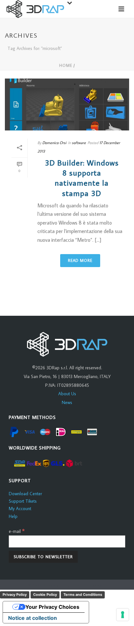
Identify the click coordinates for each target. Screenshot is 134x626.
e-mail (17, 531)
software (79, 142)
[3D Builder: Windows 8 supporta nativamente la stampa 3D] (67, 104)
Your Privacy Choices (52, 607)
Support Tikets (23, 501)
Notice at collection (32, 618)
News (67, 402)
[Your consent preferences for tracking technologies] (122, 614)
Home (65, 65)
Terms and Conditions (82, 594)
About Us (67, 394)
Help (13, 516)
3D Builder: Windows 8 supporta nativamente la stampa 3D (82, 177)
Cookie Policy (45, 594)
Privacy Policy (15, 594)
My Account (20, 508)
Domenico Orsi (54, 142)
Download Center (25, 494)
